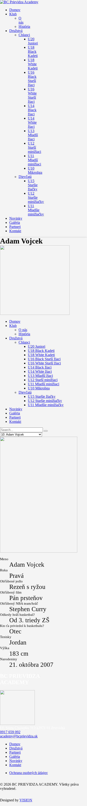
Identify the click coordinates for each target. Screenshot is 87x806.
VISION (25, 800)
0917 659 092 (10, 732)
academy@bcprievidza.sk (19, 736)
